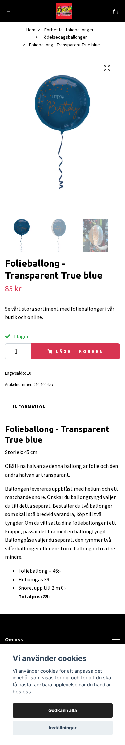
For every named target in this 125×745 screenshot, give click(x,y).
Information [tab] (29, 406)
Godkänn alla (62, 710)
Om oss (14, 639)
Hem (30, 30)
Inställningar (63, 727)
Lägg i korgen (80, 351)
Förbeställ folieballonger (69, 30)
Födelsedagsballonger (64, 37)
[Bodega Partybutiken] (64, 11)
